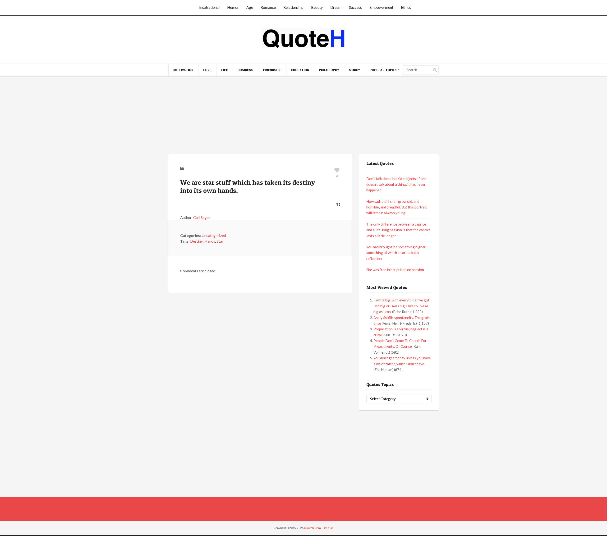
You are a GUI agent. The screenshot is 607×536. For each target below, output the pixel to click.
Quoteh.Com (312, 528)
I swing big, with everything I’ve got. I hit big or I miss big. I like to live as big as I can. (401, 306)
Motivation (183, 70)
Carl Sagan (202, 217)
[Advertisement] (303, 116)
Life (224, 70)
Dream (335, 7)
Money (354, 70)
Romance (268, 7)
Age (249, 7)
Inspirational (209, 7)
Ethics (406, 7)
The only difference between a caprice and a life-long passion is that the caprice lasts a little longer (398, 230)
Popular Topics (383, 70)
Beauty (317, 7)
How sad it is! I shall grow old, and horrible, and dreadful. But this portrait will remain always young (396, 207)
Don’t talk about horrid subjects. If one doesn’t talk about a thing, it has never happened (396, 184)
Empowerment (381, 7)
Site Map (328, 528)
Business (245, 70)
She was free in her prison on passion (395, 270)
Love (207, 70)
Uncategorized (214, 235)
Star (220, 241)
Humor (233, 7)
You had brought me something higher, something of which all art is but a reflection (396, 253)
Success (355, 7)
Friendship (272, 70)
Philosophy (329, 70)
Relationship (293, 7)
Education (300, 70)
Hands (209, 241)
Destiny (196, 241)
